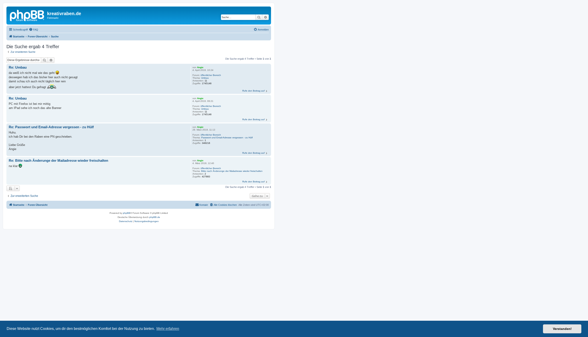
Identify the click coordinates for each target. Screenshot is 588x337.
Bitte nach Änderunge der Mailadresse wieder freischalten (232, 171)
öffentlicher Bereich (211, 75)
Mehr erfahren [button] (167, 329)
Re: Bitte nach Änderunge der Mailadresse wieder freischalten (58, 160)
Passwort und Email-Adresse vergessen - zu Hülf (227, 137)
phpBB (126, 213)
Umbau (205, 78)
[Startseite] (27, 15)
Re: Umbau (18, 67)
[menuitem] (33, 29)
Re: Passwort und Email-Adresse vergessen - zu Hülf (51, 127)
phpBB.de (154, 217)
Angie (200, 67)
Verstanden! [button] (562, 329)
